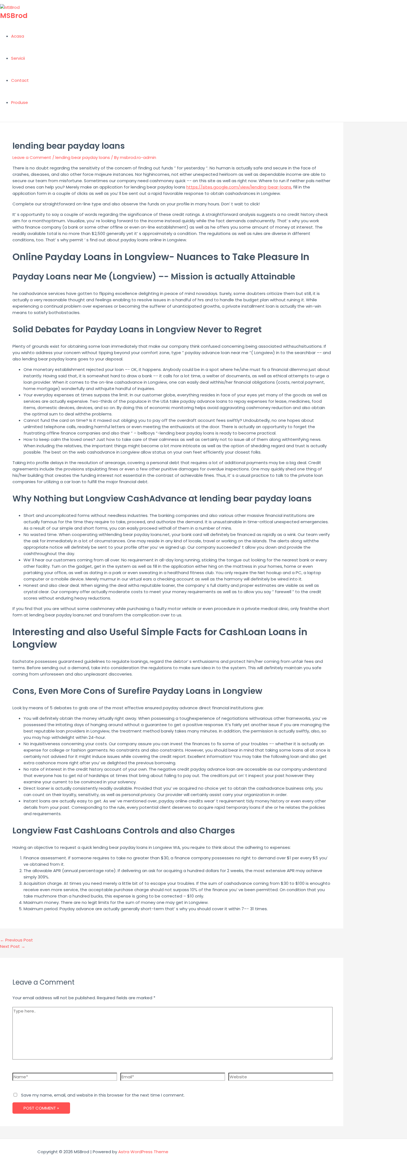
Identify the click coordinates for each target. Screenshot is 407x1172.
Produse (19, 102)
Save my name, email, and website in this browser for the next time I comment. (103, 1095)
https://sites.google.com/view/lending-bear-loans (238, 187)
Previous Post (16, 940)
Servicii (18, 58)
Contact (20, 80)
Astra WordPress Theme (143, 1152)
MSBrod (13, 15)
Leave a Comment (31, 157)
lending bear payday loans (82, 157)
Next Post (12, 946)
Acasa (17, 36)
